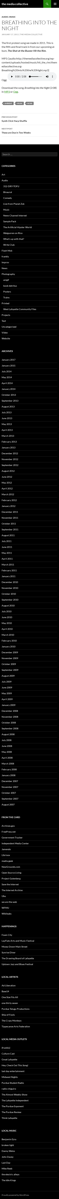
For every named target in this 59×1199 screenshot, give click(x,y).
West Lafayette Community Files (19, 309)
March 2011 (8, 564)
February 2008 (9, 769)
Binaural (7, 192)
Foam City (7, 935)
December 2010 (10, 582)
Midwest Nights (10, 1077)
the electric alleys (10, 1174)
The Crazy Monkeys (11, 1020)
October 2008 (9, 722)
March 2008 (8, 763)
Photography (8, 274)
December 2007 (10, 781)
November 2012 (10, 459)
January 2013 (8, 447)
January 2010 (8, 646)
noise (29, 103)
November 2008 (10, 716)
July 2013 (6, 412)
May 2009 (7, 693)
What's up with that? (13, 239)
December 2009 (10, 652)
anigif (6, 279)
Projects (6, 315)
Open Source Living (11, 872)
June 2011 (7, 547)
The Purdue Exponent (13, 1106)
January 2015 (8, 365)
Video (5, 332)
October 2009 (9, 664)
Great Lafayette (9, 1059)
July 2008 (6, 740)
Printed (5, 303)
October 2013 (9, 394)
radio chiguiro (9, 1088)
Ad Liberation (9, 985)
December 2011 (10, 511)
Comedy (7, 198)
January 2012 (8, 506)
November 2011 (10, 517)
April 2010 (7, 629)
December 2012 (10, 453)
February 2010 (9, 640)
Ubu (4, 896)
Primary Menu (55, 4)
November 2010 (10, 588)
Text (4, 320)
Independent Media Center (15, 843)
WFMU (5, 907)
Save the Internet (10, 884)
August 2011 (8, 535)
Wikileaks (6, 913)
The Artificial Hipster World (17, 227)
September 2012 (10, 465)
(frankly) (6, 1047)
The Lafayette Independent (15, 1100)
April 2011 (7, 558)
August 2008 (8, 734)
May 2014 (7, 377)
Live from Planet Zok (13, 203)
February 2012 (9, 500)
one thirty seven (10, 1003)
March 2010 (8, 634)
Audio (5, 17)
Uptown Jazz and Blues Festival (17, 964)
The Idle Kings (9, 1180)
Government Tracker (12, 837)
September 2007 (10, 798)
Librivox (6, 855)
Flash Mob (7, 250)
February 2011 (9, 570)
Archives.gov (8, 825)
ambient (8, 103)
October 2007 (9, 792)
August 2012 (8, 471)
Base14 (5, 991)
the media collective (15, 4)
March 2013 (8, 435)
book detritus (10, 285)
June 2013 (7, 418)
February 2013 (9, 441)
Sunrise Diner (9, 952)
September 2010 (10, 599)
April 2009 (7, 699)
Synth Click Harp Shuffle (14, 119)
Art (3, 174)
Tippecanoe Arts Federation (16, 1026)
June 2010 (7, 617)
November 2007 (10, 787)
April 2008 (7, 757)
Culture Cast (8, 1053)
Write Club (9, 244)
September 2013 (10, 400)
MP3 (7, 91)
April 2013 (7, 430)
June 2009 (7, 687)
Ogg (15, 91)
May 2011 (7, 552)
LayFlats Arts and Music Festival (18, 940)
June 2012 (7, 476)
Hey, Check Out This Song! (15, 1065)
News (4, 268)
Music (12, 17)
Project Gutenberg (11, 878)
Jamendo (6, 849)
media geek (7, 861)
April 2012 (7, 488)
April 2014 (7, 383)
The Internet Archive (12, 890)
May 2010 (7, 623)
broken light (8, 1145)
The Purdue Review (11, 1112)
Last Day (6, 1162)
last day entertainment (13, 1071)
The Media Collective (31, 34)
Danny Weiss (8, 1151)
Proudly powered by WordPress (15, 1195)
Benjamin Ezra (9, 1139)
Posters (7, 291)
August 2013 (8, 406)
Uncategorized (9, 326)
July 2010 (6, 611)
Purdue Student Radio (13, 1082)
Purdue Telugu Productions (16, 1008)
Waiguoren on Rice (12, 233)
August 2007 (8, 804)
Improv (5, 262)
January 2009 (8, 705)
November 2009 (10, 658)
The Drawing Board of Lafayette (18, 958)
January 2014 (8, 389)
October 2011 (9, 523)
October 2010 (9, 593)
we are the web (9, 902)
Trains (6, 297)
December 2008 (10, 710)
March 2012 (8, 494)
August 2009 (8, 675)
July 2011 (6, 541)
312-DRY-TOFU (11, 186)
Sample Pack (9, 221)
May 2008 (7, 751)
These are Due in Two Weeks (16, 130)
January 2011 (8, 576)
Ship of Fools (8, 1014)
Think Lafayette (9, 1118)
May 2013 (7, 424)
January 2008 (8, 775)
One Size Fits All (10, 997)
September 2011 (10, 529)
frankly (5, 256)
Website (6, 338)
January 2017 (8, 359)
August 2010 (8, 605)
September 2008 (10, 728)
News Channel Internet (15, 215)
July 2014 (6, 371)
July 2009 (6, 681)
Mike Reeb (7, 1168)
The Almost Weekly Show (14, 1094)
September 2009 (10, 670)
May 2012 (7, 482)
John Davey (7, 1156)
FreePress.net (9, 831)
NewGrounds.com (11, 866)
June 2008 (7, 746)
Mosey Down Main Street (14, 946)
